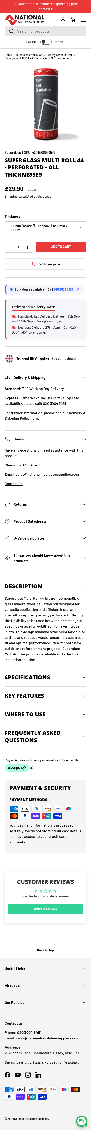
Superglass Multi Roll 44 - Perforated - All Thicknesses (37, 58)
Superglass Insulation (29, 54)
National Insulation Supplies (31, 1118)
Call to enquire (49, 264)
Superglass (13, 152)
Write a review (45, 909)
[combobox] (45, 31)
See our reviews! (64, 358)
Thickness (12, 216)
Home (8, 54)
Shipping (11, 196)
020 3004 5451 (63, 289)
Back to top (45, 950)
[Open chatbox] (81, 1121)
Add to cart (61, 247)
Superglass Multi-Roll (60, 54)
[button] (73, 20)
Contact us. (14, 483)
